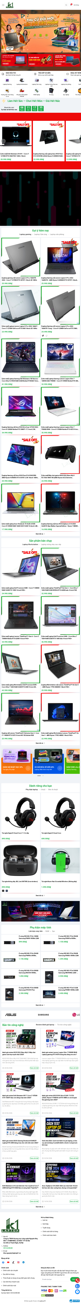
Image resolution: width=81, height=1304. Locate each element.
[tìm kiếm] (66, 5)
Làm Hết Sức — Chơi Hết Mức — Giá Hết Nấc (34, 100)
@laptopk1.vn (29, 199)
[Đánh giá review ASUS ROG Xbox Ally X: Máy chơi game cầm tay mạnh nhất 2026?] (20, 1039)
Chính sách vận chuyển (10, 1270)
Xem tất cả (39, 534)
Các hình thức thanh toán (11, 1282)
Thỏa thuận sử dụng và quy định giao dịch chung (18, 1278)
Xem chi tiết (34, 1068)
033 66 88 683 (8, 1248)
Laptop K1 (42, 1301)
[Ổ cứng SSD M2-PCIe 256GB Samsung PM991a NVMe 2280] (49, 942)
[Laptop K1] (9, 5)
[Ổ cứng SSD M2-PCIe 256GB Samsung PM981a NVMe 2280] (9, 960)
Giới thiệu (46, 1224)
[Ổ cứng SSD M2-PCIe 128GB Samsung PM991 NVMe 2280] (9, 942)
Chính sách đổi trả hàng (50, 1231)
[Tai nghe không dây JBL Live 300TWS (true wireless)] (20, 860)
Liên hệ (45, 1220)
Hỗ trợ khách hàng (47, 1217)
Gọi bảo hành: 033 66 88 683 (10, 1293)
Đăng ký (75, 1279)
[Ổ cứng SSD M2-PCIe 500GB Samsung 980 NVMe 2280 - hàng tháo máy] (49, 977)
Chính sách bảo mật (9, 1285)
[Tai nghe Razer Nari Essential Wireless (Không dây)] (60, 860)
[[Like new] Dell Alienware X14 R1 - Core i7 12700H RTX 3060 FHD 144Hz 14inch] (16, 136)
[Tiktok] (13, 1262)
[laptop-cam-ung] (40, 60)
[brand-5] (50, 1015)
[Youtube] (8, 1262)
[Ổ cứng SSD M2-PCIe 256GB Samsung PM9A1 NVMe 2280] (49, 960)
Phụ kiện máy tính (40, 927)
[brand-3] (17, 1015)
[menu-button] (3, 5)
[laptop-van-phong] (14, 60)
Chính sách (5, 1268)
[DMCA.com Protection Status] (60, 1295)
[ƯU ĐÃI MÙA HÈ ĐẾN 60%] (48, 756)
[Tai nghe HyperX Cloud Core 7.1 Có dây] (20, 812)
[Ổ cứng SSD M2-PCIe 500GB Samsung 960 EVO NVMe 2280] (9, 977)
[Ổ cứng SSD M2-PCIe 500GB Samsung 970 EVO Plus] (9, 994)
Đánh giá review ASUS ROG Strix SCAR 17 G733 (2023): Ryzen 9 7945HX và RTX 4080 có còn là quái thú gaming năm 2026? (59, 1098)
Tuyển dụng (46, 1228)
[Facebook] (3, 1262)
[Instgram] (18, 1262)
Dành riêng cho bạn (40, 785)
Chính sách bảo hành (49, 1235)
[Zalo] (23, 1262)
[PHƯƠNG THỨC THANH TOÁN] (60, 1291)
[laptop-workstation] (67, 60)
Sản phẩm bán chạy (40, 540)
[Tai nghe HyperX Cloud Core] (60, 812)
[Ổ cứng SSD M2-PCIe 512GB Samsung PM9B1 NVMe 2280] (49, 994)
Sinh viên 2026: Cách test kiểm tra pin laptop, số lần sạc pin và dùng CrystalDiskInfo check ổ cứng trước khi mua (59, 1143)
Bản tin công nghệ (13, 1025)
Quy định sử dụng (8, 1274)
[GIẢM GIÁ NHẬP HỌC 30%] (17, 756)
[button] (3, 141)
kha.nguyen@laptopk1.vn (12, 1253)
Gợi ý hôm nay (40, 230)
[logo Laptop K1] (20, 1225)
